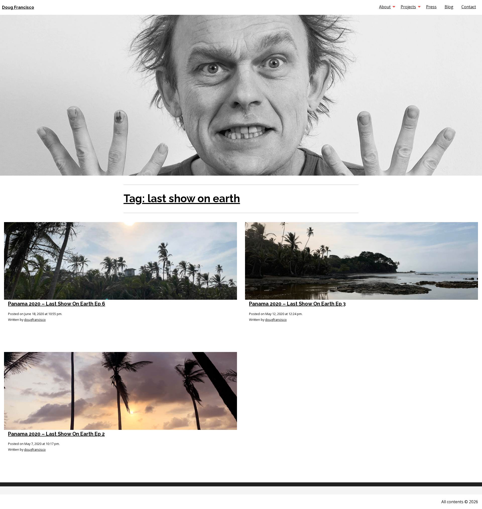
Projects (408, 7)
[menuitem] (386, 7)
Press (431, 7)
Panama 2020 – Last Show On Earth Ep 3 (297, 304)
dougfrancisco (35, 319)
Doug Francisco (18, 7)
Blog (449, 7)
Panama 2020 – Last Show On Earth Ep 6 (56, 304)
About (385, 7)
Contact (468, 7)
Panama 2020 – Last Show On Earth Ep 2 (56, 434)
